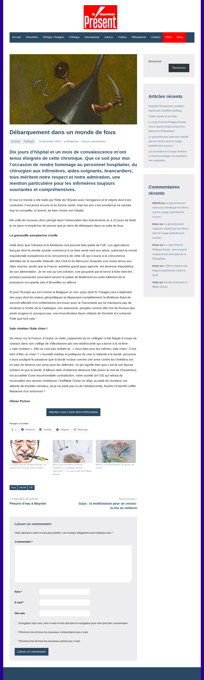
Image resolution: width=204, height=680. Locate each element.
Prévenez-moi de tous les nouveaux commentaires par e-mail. (53, 632)
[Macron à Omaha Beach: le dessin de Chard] (116, 451)
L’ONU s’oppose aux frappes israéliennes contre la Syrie (169, 271)
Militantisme (139, 37)
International (91, 37)
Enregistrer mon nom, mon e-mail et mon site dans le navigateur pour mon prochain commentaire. (73, 623)
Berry (180, 37)
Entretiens (32, 37)
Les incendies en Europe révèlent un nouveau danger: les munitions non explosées (168, 156)
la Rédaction (71, 141)
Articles (15, 141)
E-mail (19, 602)
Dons (168, 37)
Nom (18, 591)
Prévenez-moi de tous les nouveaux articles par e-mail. (49, 641)
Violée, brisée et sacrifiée (163, 116)
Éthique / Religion (53, 37)
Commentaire (24, 541)
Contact (155, 37)
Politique (74, 37)
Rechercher (155, 61)
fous (13, 487)
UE (31, 487)
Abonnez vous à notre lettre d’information (73, 412)
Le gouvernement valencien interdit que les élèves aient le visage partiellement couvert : (168, 141)
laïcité (22, 487)
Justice (108, 37)
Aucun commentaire (94, 141)
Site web (20, 613)
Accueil (16, 37)
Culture (122, 37)
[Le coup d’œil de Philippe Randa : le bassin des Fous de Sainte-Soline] (30, 451)
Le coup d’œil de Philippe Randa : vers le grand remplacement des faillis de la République (168, 126)
